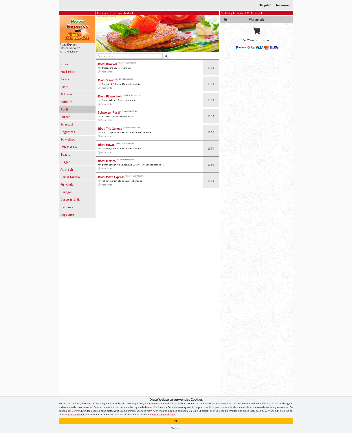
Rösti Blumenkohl (110, 96)
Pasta (64, 87)
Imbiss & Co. (69, 147)
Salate (64, 79)
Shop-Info (265, 5)
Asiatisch (66, 169)
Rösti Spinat (106, 80)
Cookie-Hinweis (76, 414)
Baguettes (67, 132)
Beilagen (66, 192)
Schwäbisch (68, 139)
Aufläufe (66, 102)
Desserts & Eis (70, 199)
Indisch (65, 117)
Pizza (64, 64)
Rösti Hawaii (106, 145)
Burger (65, 162)
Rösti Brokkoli (108, 64)
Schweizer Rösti (109, 112)
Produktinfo (106, 71)
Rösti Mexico (107, 161)
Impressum (283, 5)
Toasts (65, 154)
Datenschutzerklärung (164, 414)
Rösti (64, 109)
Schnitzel (66, 124)
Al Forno (66, 94)
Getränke (66, 207)
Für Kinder (67, 184)
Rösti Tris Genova (110, 128)
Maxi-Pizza (67, 72)
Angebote (67, 214)
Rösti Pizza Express (111, 177)
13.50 (211, 68)
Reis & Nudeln (70, 177)
